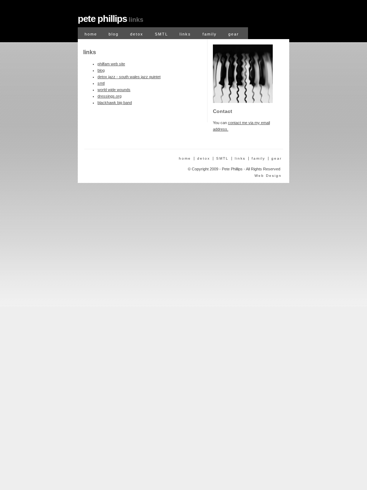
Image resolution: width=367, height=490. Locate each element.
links (185, 34)
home (91, 34)
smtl (101, 83)
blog (114, 34)
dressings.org (109, 96)
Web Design (268, 176)
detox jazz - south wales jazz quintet (129, 77)
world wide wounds (113, 90)
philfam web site (111, 64)
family (209, 34)
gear (233, 34)
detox (136, 34)
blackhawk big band (114, 102)
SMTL (161, 34)
